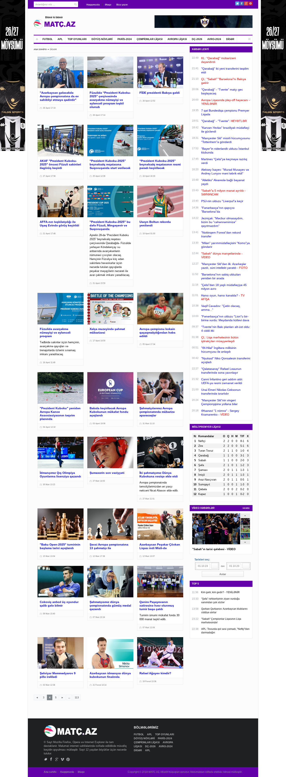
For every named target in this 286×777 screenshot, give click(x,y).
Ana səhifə (50, 772)
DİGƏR (230, 39)
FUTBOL (48, 39)
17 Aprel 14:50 (99, 341)
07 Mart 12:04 (149, 627)
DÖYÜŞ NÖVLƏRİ (101, 39)
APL (60, 39)
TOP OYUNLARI (77, 39)
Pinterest (251, 3)
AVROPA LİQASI (177, 39)
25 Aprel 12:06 (99, 176)
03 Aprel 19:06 (99, 423)
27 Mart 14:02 (99, 481)
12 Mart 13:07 (149, 556)
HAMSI (246, 508)
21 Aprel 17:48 (49, 234)
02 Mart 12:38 (49, 685)
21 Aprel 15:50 (99, 283)
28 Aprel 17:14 (99, 115)
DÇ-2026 (197, 39)
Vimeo (62, 759)
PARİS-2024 (124, 39)
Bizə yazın (122, 4)
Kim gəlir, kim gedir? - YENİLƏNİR (220, 592)
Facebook (242, 3)
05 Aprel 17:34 (149, 344)
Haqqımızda (93, 4)
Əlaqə (108, 4)
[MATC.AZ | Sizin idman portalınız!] (55, 24)
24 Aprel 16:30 (149, 176)
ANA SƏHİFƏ (40, 49)
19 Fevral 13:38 (149, 681)
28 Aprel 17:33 (49, 108)
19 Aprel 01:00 (149, 234)
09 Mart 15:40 (49, 614)
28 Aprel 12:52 (149, 101)
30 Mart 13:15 (49, 484)
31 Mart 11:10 (149, 423)
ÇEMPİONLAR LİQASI (149, 39)
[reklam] (273, 150)
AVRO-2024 (214, 39)
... (69, 697)
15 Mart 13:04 (49, 556)
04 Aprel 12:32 (49, 427)
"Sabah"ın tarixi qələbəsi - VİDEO (214, 549)
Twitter (237, 3)
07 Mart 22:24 (99, 617)
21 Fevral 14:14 (99, 685)
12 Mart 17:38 (99, 556)
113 (77, 697)
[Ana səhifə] (37, 39)
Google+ (246, 3)
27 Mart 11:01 (149, 499)
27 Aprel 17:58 (49, 176)
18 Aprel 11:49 (49, 362)
